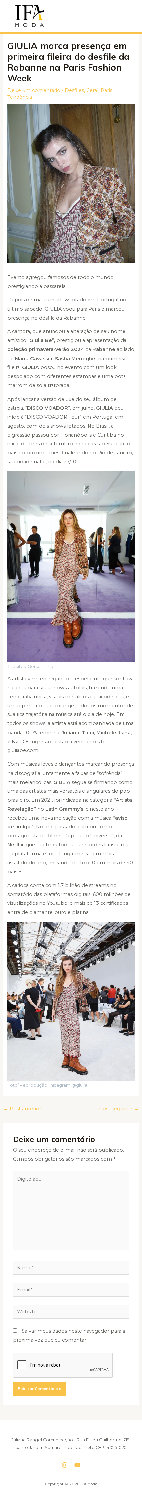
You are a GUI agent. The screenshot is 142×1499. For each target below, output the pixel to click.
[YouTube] (77, 1465)
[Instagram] (65, 1465)
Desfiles (74, 90)
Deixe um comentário (33, 90)
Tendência (19, 97)
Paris (106, 90)
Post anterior (22, 1109)
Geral (92, 90)
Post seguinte (119, 1109)
